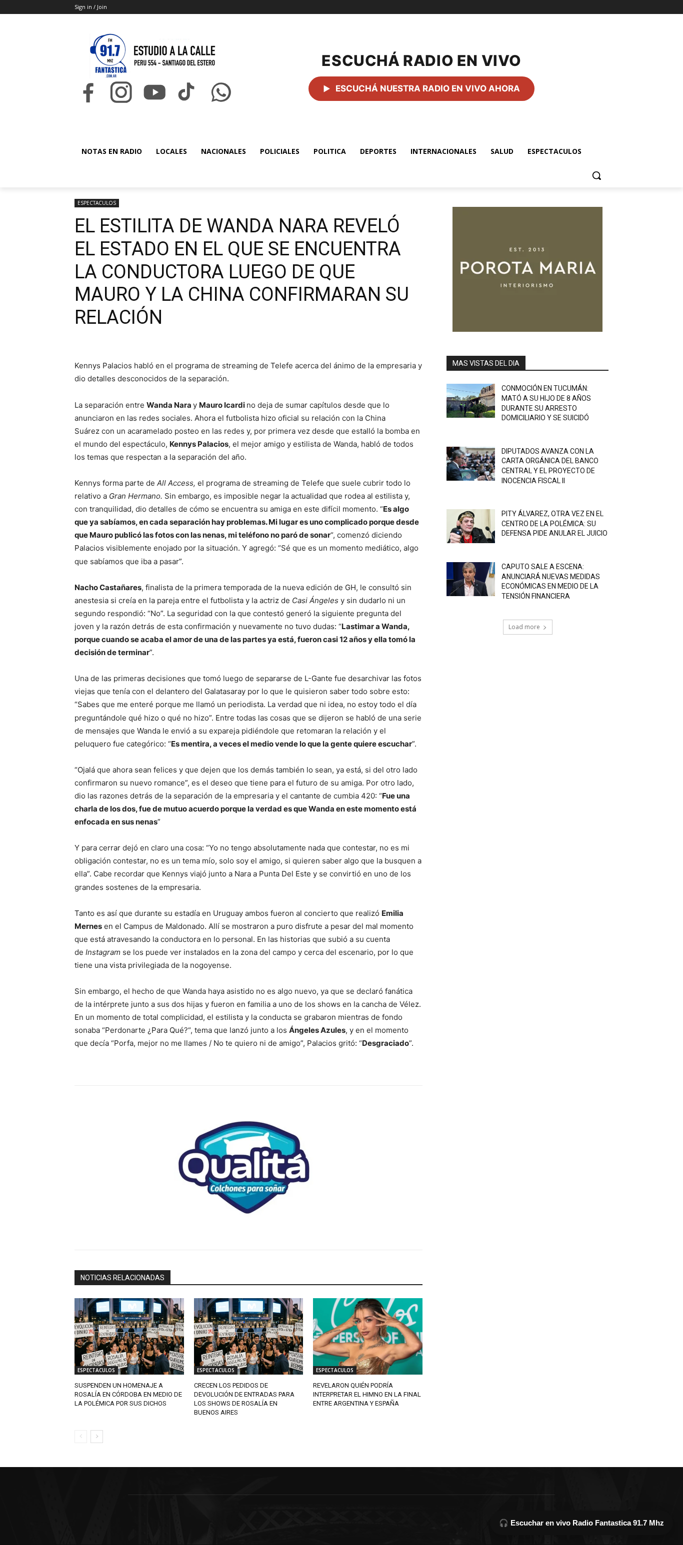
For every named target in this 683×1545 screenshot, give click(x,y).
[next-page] (96, 1436)
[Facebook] (88, 92)
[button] (596, 175)
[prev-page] (80, 1436)
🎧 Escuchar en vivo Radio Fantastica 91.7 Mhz (581, 1523)
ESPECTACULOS (97, 202)
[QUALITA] (249, 1163)
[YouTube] (154, 92)
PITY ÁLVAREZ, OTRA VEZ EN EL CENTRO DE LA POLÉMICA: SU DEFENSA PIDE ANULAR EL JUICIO (555, 523)
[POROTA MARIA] (527, 269)
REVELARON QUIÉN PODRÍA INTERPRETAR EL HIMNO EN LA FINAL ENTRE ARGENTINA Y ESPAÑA (367, 1394)
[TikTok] (187, 92)
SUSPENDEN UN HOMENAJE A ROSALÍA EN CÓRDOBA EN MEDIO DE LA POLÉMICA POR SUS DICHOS (128, 1394)
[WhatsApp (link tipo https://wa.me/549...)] (221, 92)
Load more (524, 627)
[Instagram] (121, 92)
